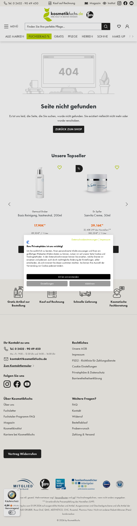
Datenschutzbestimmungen (85, 239)
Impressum (105, 239)
